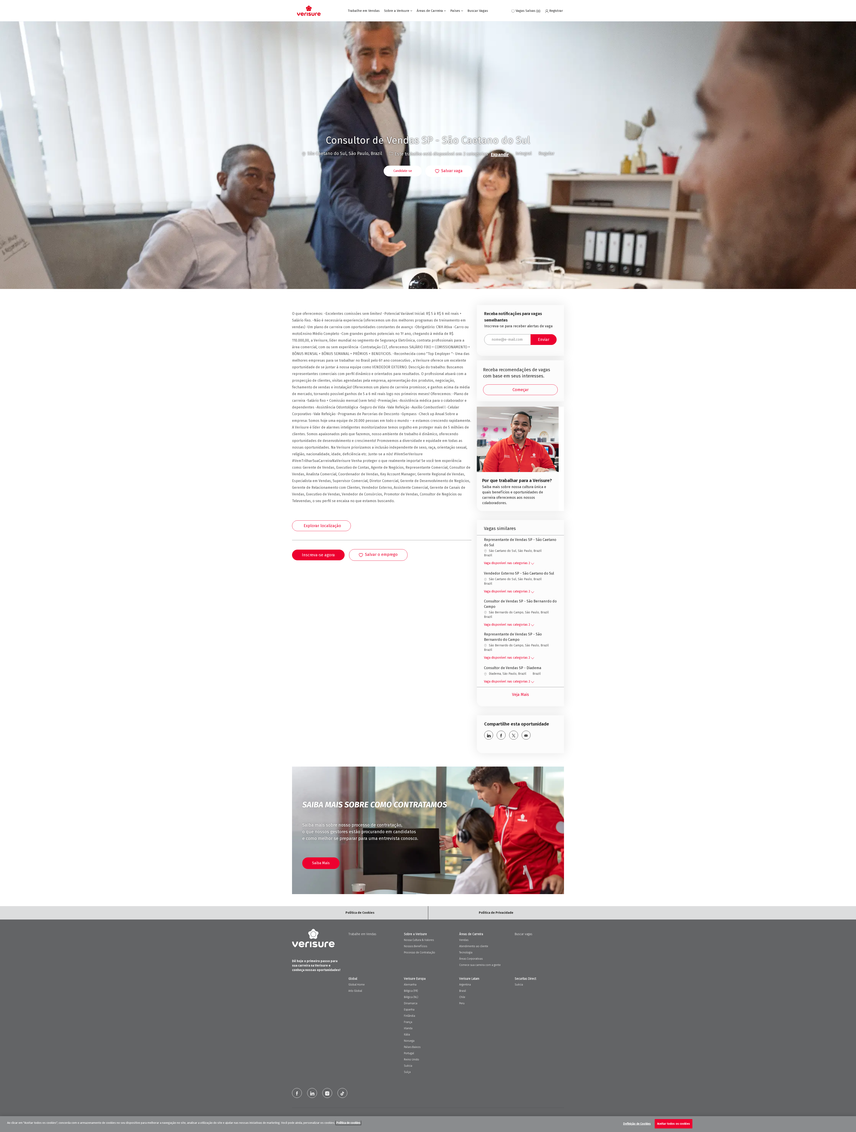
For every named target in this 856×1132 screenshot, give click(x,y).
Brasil (462, 990)
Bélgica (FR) (411, 990)
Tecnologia (465, 952)
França (408, 1022)
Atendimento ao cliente (473, 946)
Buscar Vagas (477, 10)
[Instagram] (327, 1093)
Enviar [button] (543, 339)
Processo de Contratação (419, 952)
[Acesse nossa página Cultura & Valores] (518, 459)
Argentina (465, 984)
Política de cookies (348, 1122)
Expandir (500, 154)
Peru (462, 1003)
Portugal (409, 1053)
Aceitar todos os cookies (673, 1123)
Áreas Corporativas (471, 958)
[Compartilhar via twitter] (513, 735)
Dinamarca (410, 1003)
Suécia (408, 1065)
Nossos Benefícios (415, 946)
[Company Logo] (308, 11)
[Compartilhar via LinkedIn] (488, 735)
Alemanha (410, 984)
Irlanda (408, 1028)
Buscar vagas (523, 934)
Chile (462, 997)
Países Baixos (412, 1047)
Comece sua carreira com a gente (480, 965)
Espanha (409, 1009)
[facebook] (297, 1093)
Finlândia (409, 1015)
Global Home (356, 984)
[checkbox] (448, 171)
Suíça (407, 1072)
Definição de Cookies (637, 1123)
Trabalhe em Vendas (364, 10)
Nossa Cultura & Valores (419, 940)
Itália (407, 1034)
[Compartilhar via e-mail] (526, 735)
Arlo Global (355, 990)
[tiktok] (342, 1093)
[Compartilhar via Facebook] (501, 735)
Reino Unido (411, 1059)
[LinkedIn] (312, 1093)
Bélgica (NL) (411, 997)
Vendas (463, 940)
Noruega (409, 1040)
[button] (403, 171)
